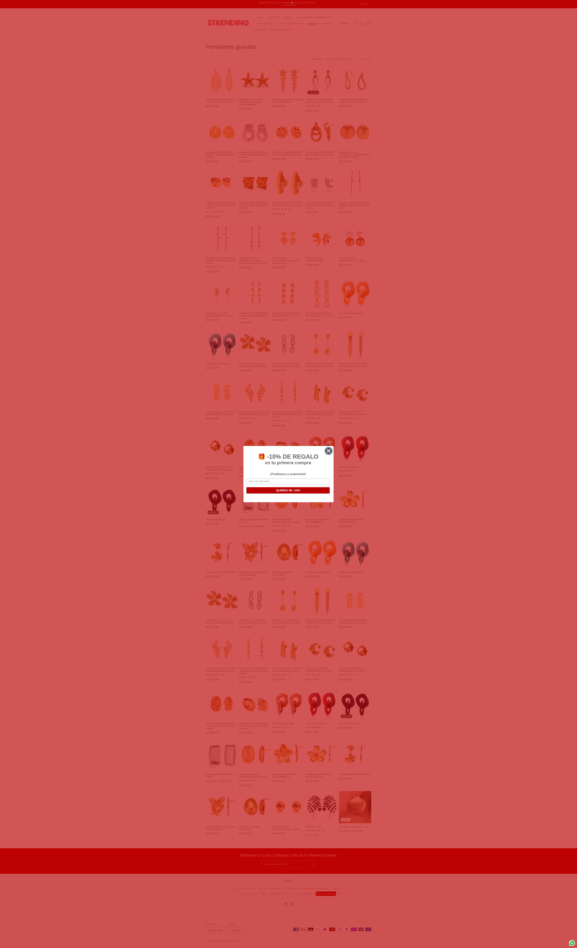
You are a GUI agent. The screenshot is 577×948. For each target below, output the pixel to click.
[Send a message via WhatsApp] (571, 942)
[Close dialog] (328, 451)
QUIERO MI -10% (288, 490)
